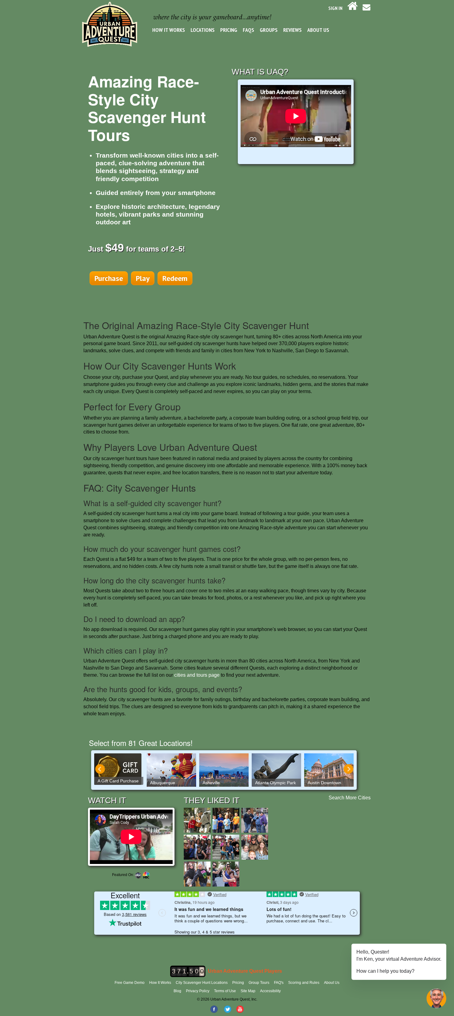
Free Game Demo (130, 982)
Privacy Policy (197, 991)
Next (348, 769)
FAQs (248, 29)
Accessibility (270, 991)
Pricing (228, 29)
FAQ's (279, 982)
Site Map (248, 991)
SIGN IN (335, 8)
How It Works (168, 29)
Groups (269, 29)
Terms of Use (225, 991)
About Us (318, 29)
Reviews (292, 29)
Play (142, 278)
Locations (203, 29)
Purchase (109, 278)
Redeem (174, 278)
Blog (177, 991)
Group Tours (259, 982)
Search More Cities (350, 797)
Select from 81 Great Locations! (141, 742)
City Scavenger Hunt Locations (202, 982)
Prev (100, 769)
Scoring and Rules (303, 982)
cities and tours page (197, 675)
